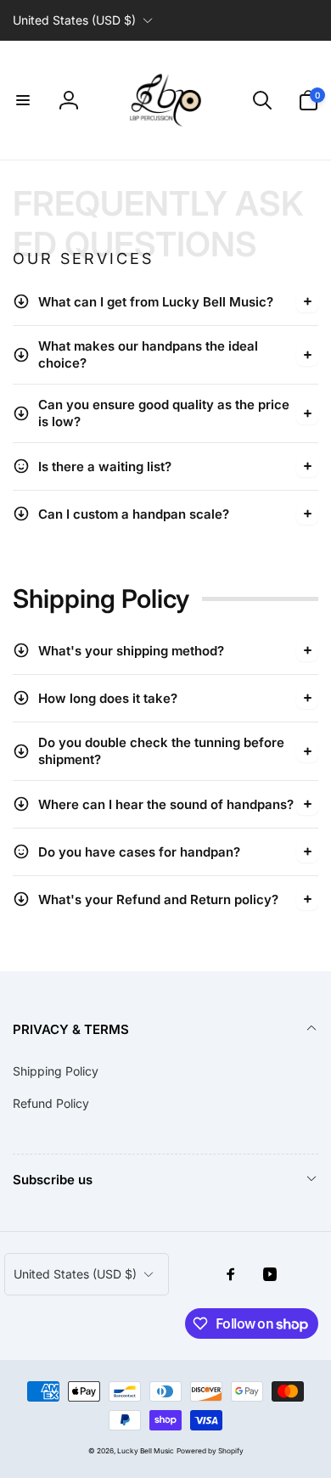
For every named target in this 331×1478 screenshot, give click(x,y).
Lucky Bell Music (145, 1451)
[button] (23, 100)
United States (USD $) (74, 20)
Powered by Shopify (210, 1451)
